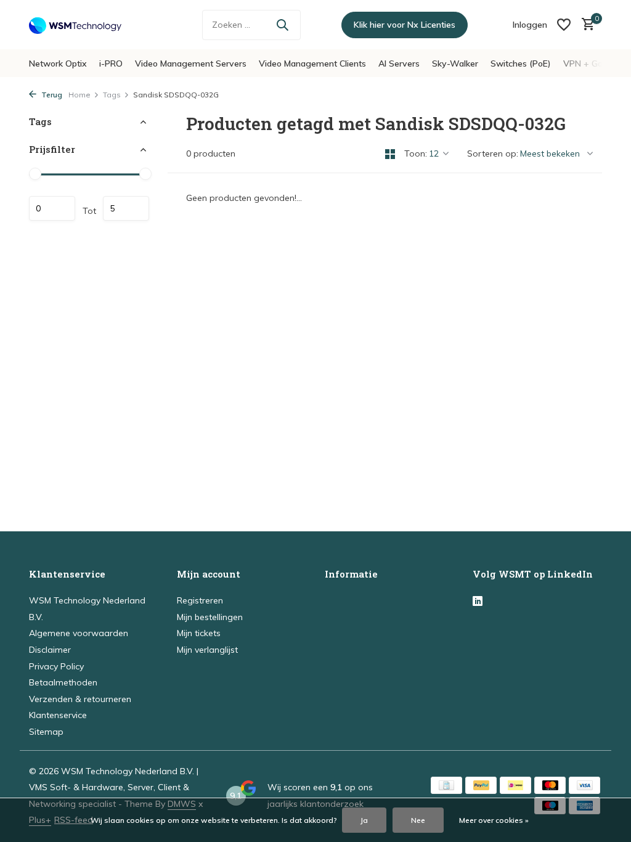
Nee (418, 820)
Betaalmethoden (63, 682)
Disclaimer (50, 649)
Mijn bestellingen (210, 617)
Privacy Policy (56, 666)
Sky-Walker (455, 63)
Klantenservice (58, 715)
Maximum (126, 208)
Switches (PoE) (521, 63)
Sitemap (46, 731)
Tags (112, 94)
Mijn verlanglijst (207, 649)
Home (79, 94)
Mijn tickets (199, 633)
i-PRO (111, 63)
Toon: (415, 153)
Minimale (52, 208)
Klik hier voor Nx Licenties (404, 24)
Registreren (200, 600)
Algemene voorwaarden (78, 633)
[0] (585, 25)
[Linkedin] (477, 601)
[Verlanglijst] (564, 24)
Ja (364, 820)
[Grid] (390, 154)
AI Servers (399, 63)
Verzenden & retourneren (80, 699)
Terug (50, 94)
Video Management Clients (312, 63)
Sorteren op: (492, 153)
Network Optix (58, 63)
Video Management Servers (190, 63)
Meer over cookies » (494, 820)
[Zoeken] (282, 24)
